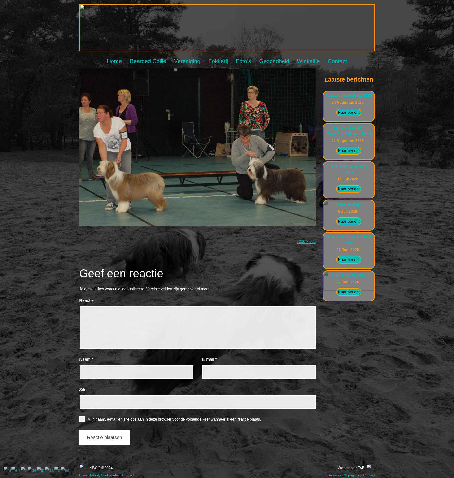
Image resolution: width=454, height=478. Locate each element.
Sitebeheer (334, 475)
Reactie (87, 300)
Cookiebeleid (110, 475)
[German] (32, 470)
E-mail (209, 359)
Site (83, 389)
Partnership (349, 204)
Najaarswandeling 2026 (348, 95)
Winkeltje (308, 61)
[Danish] (49, 470)
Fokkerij (218, 61)
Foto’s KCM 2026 (349, 275)
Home (114, 61)
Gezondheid (274, 61)
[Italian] (57, 470)
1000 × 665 (306, 241)
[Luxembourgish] (41, 470)
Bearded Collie (148, 61)
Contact (337, 61)
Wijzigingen (352, 475)
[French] (24, 470)
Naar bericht (349, 112)
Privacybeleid (89, 475)
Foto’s (243, 61)
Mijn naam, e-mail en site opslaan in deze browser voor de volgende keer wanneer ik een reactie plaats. (174, 419)
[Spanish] (65, 470)
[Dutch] (7, 470)
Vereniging (187, 61)
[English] (16, 470)
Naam (86, 359)
